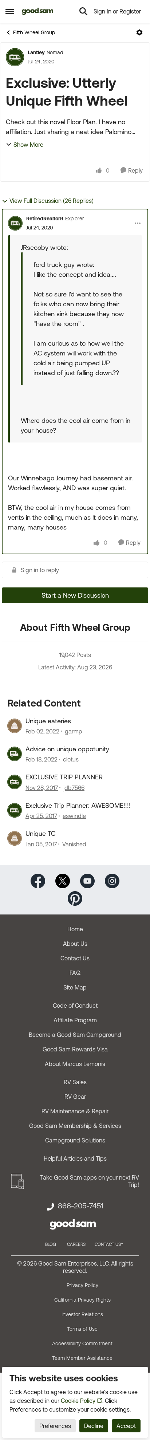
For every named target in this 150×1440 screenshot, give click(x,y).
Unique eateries (48, 721)
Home (75, 929)
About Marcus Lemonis (75, 1064)
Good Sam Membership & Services (75, 1125)
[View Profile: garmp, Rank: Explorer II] (14, 726)
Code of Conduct (75, 1005)
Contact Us (75, 958)
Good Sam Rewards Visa (75, 1049)
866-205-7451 (80, 1205)
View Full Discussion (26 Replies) (51, 200)
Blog (50, 1244)
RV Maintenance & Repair (75, 1111)
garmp (73, 731)
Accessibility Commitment (82, 1343)
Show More (28, 144)
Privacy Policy (82, 1285)
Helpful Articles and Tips (75, 1158)
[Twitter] (62, 880)
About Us (75, 943)
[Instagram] (112, 880)
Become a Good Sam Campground (75, 1034)
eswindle (74, 816)
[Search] (83, 11)
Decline (93, 1426)
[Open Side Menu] (10, 11)
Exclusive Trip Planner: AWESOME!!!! (78, 805)
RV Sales (75, 1082)
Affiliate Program (75, 1020)
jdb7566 (73, 787)
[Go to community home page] (38, 11)
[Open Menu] (139, 32)
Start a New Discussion (75, 595)
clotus (71, 759)
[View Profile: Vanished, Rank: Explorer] (14, 838)
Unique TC (40, 833)
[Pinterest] (75, 897)
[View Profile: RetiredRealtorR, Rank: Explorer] (15, 223)
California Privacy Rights (82, 1300)
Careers (76, 1244)
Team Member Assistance (82, 1358)
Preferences (55, 1426)
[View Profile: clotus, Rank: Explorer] (14, 754)
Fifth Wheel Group (34, 32)
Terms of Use (82, 1329)
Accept (126, 1426)
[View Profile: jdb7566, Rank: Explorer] (14, 782)
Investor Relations (82, 1314)
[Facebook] (38, 880)
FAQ (75, 972)
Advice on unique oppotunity (67, 749)
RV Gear (75, 1096)
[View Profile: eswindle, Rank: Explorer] (14, 810)
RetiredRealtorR (44, 218)
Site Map (75, 987)
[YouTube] (87, 880)
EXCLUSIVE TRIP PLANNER (64, 777)
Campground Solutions (75, 1140)
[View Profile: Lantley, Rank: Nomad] (15, 57)
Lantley (36, 52)
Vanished (74, 844)
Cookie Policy (78, 1400)
